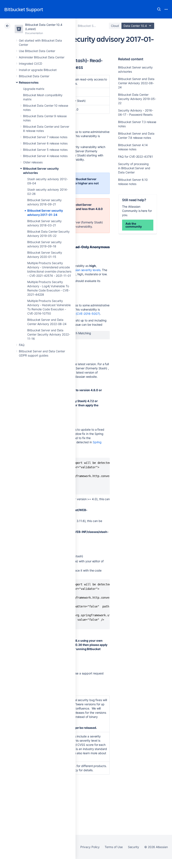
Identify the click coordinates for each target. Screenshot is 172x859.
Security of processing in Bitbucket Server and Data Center (134, 168)
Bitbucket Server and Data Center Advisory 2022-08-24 (136, 83)
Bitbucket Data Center (34, 76)
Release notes (29, 82)
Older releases (33, 162)
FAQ (22, 345)
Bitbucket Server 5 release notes (45, 149)
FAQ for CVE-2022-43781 (135, 156)
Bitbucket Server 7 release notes (45, 137)
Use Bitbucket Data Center (37, 51)
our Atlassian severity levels (81, 270)
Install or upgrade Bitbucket (38, 70)
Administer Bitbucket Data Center (41, 57)
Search (159, 9)
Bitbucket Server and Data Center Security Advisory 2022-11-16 (48, 334)
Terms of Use (113, 847)
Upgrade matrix (33, 88)
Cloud (115, 26)
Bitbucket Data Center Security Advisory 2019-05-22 (137, 99)
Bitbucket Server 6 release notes (45, 143)
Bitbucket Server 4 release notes (45, 156)
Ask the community (133, 225)
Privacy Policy (89, 847)
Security (133, 847)
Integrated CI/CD (30, 63)
